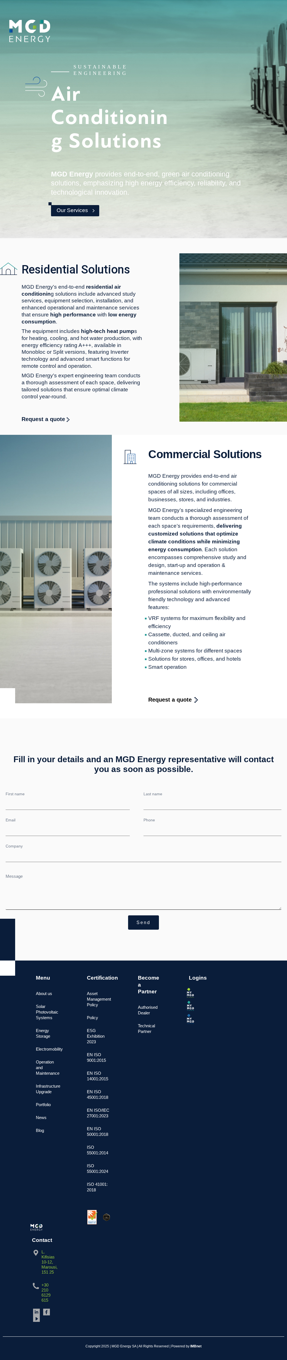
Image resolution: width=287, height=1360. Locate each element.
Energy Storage (43, 1033)
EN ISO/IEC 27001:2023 (98, 1113)
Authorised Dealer (148, 1010)
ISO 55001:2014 (97, 1150)
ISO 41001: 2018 (97, 1187)
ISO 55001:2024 (97, 1168)
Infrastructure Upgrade (47, 1089)
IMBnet (196, 1346)
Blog (40, 1130)
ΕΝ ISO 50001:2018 (97, 1131)
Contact (42, 1240)
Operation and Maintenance (47, 1068)
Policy (92, 1017)
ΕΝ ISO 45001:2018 (97, 1094)
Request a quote (44, 419)
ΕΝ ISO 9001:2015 (96, 1057)
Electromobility (47, 1049)
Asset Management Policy (98, 999)
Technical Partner (146, 1028)
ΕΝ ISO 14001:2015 (97, 1076)
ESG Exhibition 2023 (96, 1036)
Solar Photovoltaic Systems (47, 1012)
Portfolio (43, 1104)
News (41, 1117)
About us (44, 993)
